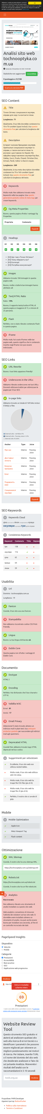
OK (35, 3)
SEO (5, 966)
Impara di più (25, 9)
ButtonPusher (20, 1101)
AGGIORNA (31, 74)
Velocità (7, 947)
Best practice (9, 963)
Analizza (6, 979)
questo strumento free (22, 175)
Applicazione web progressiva (16, 968)
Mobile (6, 950)
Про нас (8, 450)
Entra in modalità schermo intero (21, 986)
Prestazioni (8, 958)
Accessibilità (9, 960)
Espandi (35, 229)
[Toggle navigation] (5, 15)
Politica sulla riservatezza (16, 1106)
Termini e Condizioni (14, 1108)
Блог (7, 474)
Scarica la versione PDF (14, 88)
